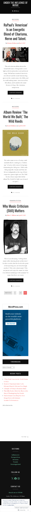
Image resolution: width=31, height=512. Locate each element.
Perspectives (15, 200)
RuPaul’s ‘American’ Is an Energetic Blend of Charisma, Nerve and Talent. (15, 31)
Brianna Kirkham (12, 43)
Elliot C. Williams (12, 215)
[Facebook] (15, 478)
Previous (8, 292)
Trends (15, 462)
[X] (12, 478)
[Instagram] (18, 478)
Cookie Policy (10, 505)
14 (20, 292)
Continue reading (15, 92)
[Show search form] (12, 11)
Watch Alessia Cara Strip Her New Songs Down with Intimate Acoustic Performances (14, 398)
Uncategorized (15, 464)
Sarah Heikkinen (11, 126)
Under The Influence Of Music (15, 3)
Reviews (15, 19)
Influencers (15, 455)
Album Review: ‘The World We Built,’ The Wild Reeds (15, 116)
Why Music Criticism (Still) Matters (15, 208)
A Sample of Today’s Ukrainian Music (15, 388)
